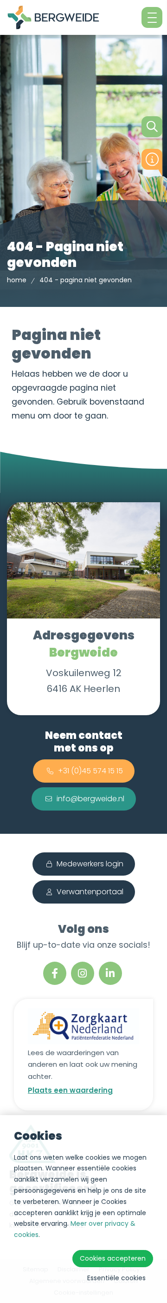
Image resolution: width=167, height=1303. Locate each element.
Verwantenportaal (90, 891)
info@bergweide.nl (90, 798)
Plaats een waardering (70, 1090)
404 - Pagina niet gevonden (85, 280)
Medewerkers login (90, 863)
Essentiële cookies (116, 1278)
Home (16, 280)
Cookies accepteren (113, 1258)
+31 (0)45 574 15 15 (90, 770)
